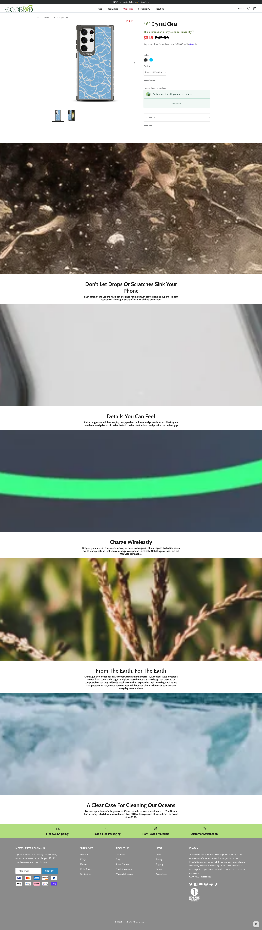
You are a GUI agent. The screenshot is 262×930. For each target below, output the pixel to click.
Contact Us (85, 874)
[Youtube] (201, 884)
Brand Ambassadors (124, 869)
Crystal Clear (64, 17)
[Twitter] (190, 884)
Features (148, 125)
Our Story (120, 854)
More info (176, 103)
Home (37, 17)
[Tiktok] (216, 884)
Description (149, 117)
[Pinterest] (211, 884)
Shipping (159, 864)
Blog (118, 859)
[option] (95, 63)
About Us (160, 9)
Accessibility (161, 874)
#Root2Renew (122, 864)
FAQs (83, 859)
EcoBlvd (124, 921)
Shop (99, 9)
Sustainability (144, 9)
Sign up (49, 871)
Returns (83, 864)
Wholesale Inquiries (124, 874)
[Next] (135, 63)
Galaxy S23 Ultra (50, 17)
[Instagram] (206, 884)
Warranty (84, 854)
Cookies (159, 869)
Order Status (86, 869)
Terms (158, 854)
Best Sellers (113, 9)
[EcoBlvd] (19, 8)
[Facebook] (195, 884)
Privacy (159, 859)
